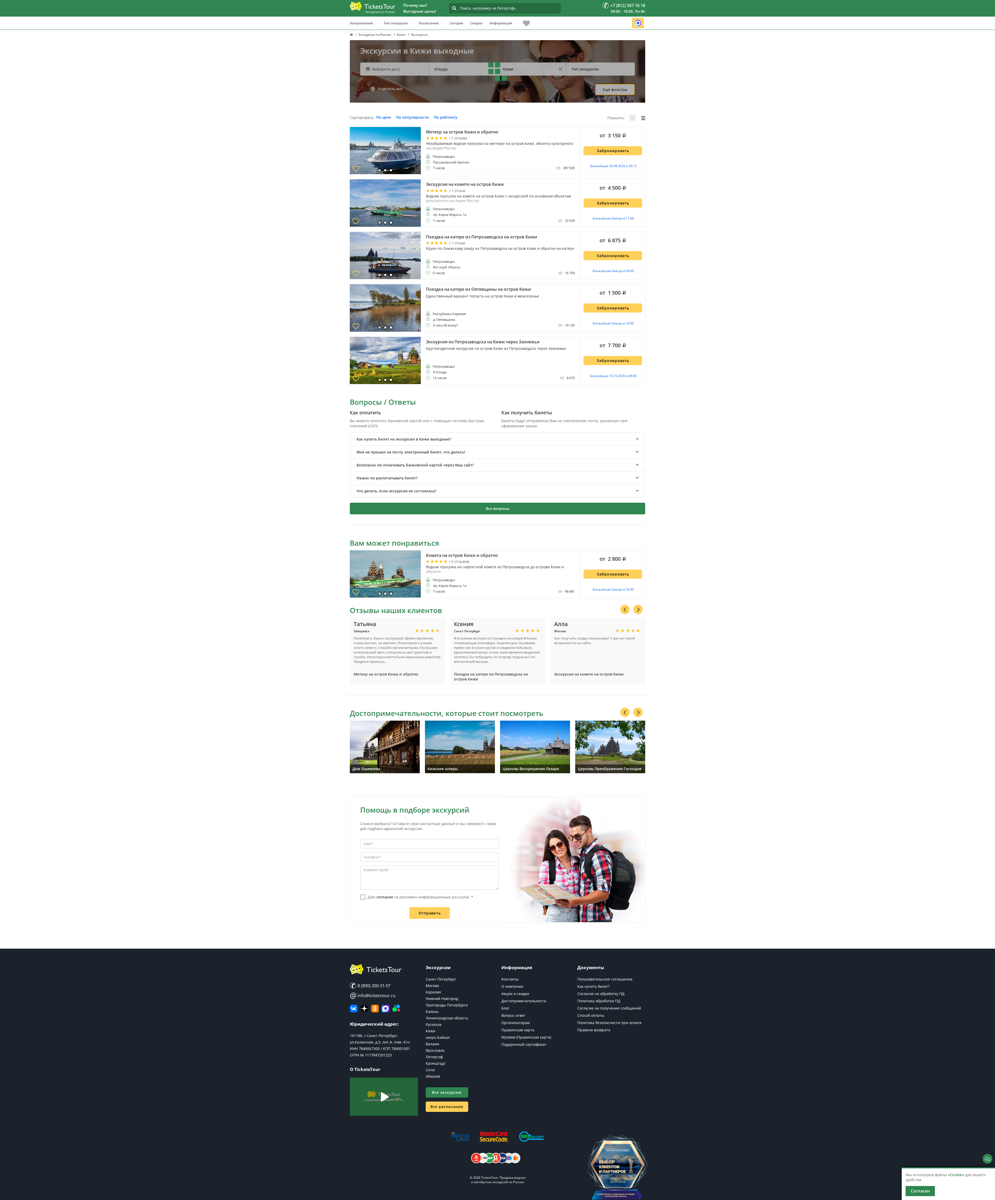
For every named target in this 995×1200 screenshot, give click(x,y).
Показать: (616, 118)
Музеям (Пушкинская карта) (526, 1037)
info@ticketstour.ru (372, 995)
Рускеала (434, 1024)
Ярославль (435, 1050)
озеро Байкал (438, 1037)
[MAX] (385, 1008)
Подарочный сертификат (523, 1044)
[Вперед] (638, 609)
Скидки (476, 23)
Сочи (430, 1069)
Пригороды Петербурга (447, 1005)
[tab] (497, 439)
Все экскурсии (447, 1092)
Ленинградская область (447, 1018)
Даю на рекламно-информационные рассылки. (420, 896)
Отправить (429, 913)
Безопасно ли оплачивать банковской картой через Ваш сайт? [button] (415, 465)
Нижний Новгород (442, 998)
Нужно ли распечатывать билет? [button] (387, 477)
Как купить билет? (593, 986)
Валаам (432, 1043)
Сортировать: (362, 118)
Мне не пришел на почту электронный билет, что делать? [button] (411, 452)
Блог (505, 1008)
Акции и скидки (515, 993)
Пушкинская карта (517, 1029)
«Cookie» (956, 1174)
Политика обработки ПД (598, 1000)
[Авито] (396, 1008)
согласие (384, 896)
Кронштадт (436, 1063)
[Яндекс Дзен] (364, 1008)
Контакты (509, 979)
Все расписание (446, 1106)
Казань (432, 1011)
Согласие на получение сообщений (609, 1008)
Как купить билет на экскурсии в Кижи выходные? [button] (404, 439)
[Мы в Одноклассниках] (375, 1008)
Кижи (430, 1030)
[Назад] (625, 609)
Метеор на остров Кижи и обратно (386, 674)
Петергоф (434, 1056)
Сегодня (456, 23)
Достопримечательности (523, 1000)
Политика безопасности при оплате (609, 1022)
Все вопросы (497, 508)
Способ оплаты (590, 1015)
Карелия (433, 992)
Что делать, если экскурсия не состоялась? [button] (396, 490)
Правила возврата (593, 1029)
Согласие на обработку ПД (600, 993)
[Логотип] (372, 6)
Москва (432, 985)
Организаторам (515, 1022)
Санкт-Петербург (441, 979)
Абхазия (433, 1076)
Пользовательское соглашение (604, 979)
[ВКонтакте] (354, 1008)
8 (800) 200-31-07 (373, 986)
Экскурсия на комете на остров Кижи (589, 674)
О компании (512, 986)
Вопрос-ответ (513, 1015)
